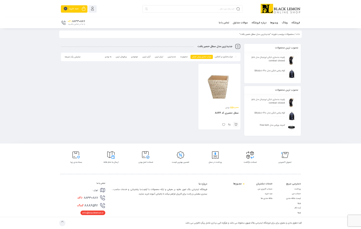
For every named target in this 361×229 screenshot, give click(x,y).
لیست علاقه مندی (293, 198)
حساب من (296, 193)
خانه (298, 34)
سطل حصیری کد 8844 (227, 113)
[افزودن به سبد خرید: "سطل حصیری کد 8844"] (236, 124)
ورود (299, 203)
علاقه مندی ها (266, 198)
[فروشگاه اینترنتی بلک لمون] (280, 9)
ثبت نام (298, 208)
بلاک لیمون (250, 223)
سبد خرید (268, 193)
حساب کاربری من (265, 189)
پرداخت (297, 189)
